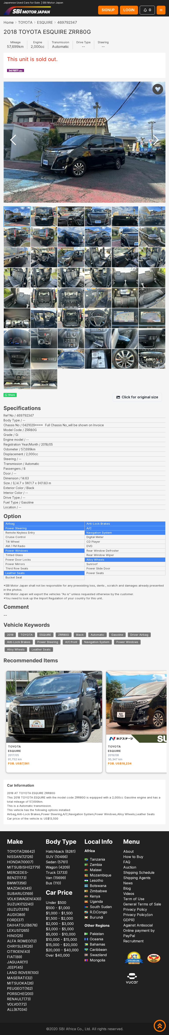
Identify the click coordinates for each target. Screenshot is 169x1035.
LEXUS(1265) (18, 930)
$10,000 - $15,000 (61, 939)
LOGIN (128, 10)
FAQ (126, 862)
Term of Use (133, 899)
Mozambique (100, 875)
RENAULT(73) (19, 999)
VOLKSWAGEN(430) (24, 899)
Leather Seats (41, 649)
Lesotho (96, 880)
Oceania (96, 939)
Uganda (96, 901)
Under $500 (56, 902)
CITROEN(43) (18, 951)
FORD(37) (15, 920)
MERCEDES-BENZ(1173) (17, 875)
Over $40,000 (58, 955)
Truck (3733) (57, 872)
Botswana (98, 885)
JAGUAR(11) (17, 962)
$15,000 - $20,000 (61, 945)
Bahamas (97, 944)
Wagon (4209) (58, 867)
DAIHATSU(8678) (22, 925)
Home (9, 22)
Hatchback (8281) (61, 851)
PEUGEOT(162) (20, 988)
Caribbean (98, 949)
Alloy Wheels (16, 649)
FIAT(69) (14, 957)
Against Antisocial (138, 925)
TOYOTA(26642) (21, 851)
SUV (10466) (57, 856)
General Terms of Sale (142, 904)
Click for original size (140, 397)
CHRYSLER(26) (20, 946)
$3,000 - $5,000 (60, 929)
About (128, 851)
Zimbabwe (98, 891)
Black (80, 634)
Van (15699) (56, 878)
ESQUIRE (45, 22)
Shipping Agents (137, 878)
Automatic (97, 634)
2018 (10, 634)
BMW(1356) (17, 883)
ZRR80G (63, 634)
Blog (127, 888)
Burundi (96, 917)
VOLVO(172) (17, 1004)
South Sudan (101, 907)
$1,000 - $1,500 (59, 913)
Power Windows (127, 642)
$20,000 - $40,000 (62, 950)
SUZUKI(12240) (20, 904)
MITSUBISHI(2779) (23, 867)
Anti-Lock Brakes (18, 642)
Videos (128, 893)
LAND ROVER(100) (23, 972)
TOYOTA (25, 22)
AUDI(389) (16, 914)
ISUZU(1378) (18, 909)
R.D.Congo (98, 912)
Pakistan (97, 934)
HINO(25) (15, 936)
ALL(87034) (17, 1009)
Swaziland (98, 955)
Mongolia (97, 960)
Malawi (95, 870)
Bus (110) (53, 883)
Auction (129, 867)
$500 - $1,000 (58, 908)
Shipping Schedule (138, 872)
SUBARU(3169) (20, 893)
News (128, 883)
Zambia (96, 864)
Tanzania (97, 859)
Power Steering (47, 642)
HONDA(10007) (20, 862)
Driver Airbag (139, 634)
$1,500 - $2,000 (59, 918)
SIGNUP (108, 10)
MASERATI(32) (20, 978)
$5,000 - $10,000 (60, 934)
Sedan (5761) (57, 862)
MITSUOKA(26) (20, 983)
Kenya (95, 896)
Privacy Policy (135, 909)
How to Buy (133, 856)
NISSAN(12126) (20, 856)
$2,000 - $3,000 (60, 923)
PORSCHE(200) (20, 994)
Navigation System (96, 642)
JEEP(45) (15, 967)
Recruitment (133, 941)
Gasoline (117, 634)
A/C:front (71, 642)
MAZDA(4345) (19, 888)
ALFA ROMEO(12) (22, 941)
